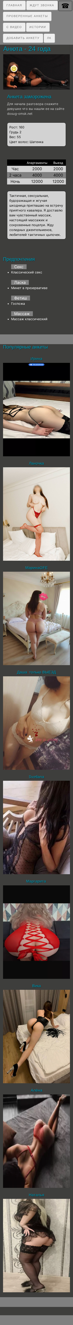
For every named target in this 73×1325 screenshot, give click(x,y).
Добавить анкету (23, 38)
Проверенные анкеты (27, 16)
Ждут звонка (42, 5)
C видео (14, 27)
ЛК (49, 38)
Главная (14, 5)
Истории (37, 27)
